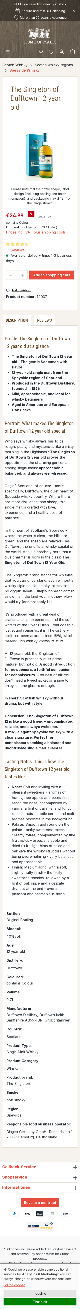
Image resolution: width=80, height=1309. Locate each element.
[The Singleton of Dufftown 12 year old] (40, 156)
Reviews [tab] (44, 320)
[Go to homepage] (40, 35)
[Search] (40, 51)
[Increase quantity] (23, 275)
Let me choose (14, 1285)
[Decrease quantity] (10, 275)
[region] (40, 156)
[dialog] (40, 1286)
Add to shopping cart (51, 275)
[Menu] (7, 51)
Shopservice (14, 1177)
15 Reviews (15, 250)
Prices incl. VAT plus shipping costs (36, 232)
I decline (40, 1293)
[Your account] (61, 51)
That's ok (40, 1302)
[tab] (16, 320)
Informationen (16, 1187)
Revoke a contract (40, 1202)
